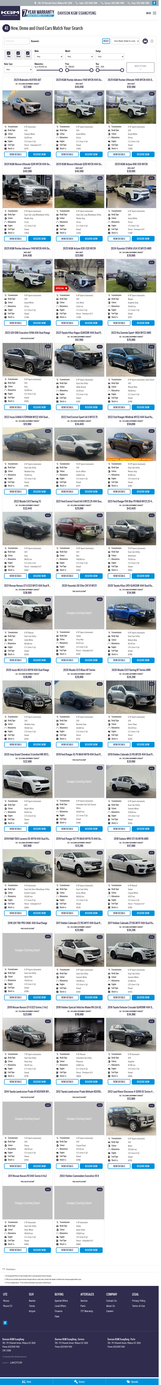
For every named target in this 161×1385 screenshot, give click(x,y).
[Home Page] (28, 13)
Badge (98, 51)
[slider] (61, 70)
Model (67, 51)
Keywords (35, 41)
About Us (110, 1305)
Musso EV (7, 1305)
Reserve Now (39, 154)
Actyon (32, 1311)
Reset (106, 41)
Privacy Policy (138, 1300)
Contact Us (111, 1300)
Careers (110, 1311)
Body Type (8, 63)
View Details (16, 154)
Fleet (57, 1316)
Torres (32, 1305)
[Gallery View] (145, 41)
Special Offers (61, 1300)
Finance (58, 1311)
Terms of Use (138, 1305)
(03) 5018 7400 (14, 1346)
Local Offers (60, 1305)
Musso (6, 1300)
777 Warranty (86, 1311)
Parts (83, 1305)
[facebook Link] (154, 3)
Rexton (32, 1300)
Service (83, 1300)
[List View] (152, 41)
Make (37, 51)
